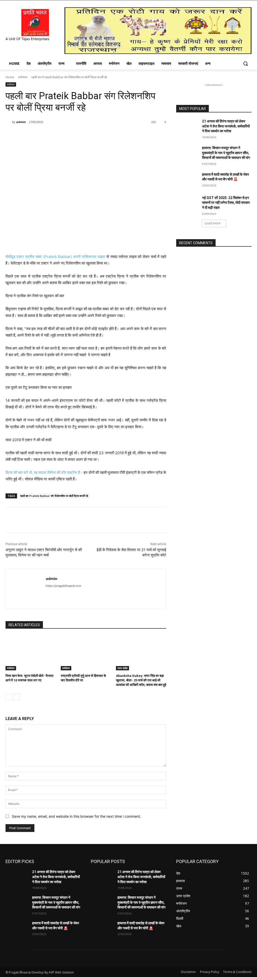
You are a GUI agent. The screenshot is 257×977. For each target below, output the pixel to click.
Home (10, 77)
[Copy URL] (88, 135)
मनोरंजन (22, 77)
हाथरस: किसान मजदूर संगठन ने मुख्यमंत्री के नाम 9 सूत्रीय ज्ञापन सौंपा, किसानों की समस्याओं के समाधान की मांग (226, 153)
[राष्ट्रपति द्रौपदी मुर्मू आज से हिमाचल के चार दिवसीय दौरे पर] (86, 652)
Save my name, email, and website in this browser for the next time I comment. (76, 816)
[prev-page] (9, 697)
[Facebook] (42, 135)
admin (21, 122)
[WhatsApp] (76, 135)
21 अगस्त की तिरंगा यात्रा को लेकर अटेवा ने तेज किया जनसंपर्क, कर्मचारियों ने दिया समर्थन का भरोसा (226, 126)
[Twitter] (53, 135)
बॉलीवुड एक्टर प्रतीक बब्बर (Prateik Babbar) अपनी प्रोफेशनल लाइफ (55, 256)
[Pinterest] (65, 135)
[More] (99, 135)
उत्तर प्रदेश (122, 668)
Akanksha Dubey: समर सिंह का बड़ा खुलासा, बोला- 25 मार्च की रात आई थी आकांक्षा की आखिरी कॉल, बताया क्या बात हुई (141, 680)
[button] (245, 63)
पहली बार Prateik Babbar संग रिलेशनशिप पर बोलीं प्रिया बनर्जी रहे (54, 496)
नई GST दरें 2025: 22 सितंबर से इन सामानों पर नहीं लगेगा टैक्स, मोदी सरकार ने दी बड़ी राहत (226, 203)
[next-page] (17, 697)
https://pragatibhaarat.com (63, 586)
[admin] (9, 121)
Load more (212, 223)
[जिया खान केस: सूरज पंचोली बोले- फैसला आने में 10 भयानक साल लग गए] (31, 652)
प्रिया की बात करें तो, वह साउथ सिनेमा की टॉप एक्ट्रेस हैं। (44, 472)
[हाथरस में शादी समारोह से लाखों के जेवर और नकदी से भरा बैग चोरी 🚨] (187, 180)
